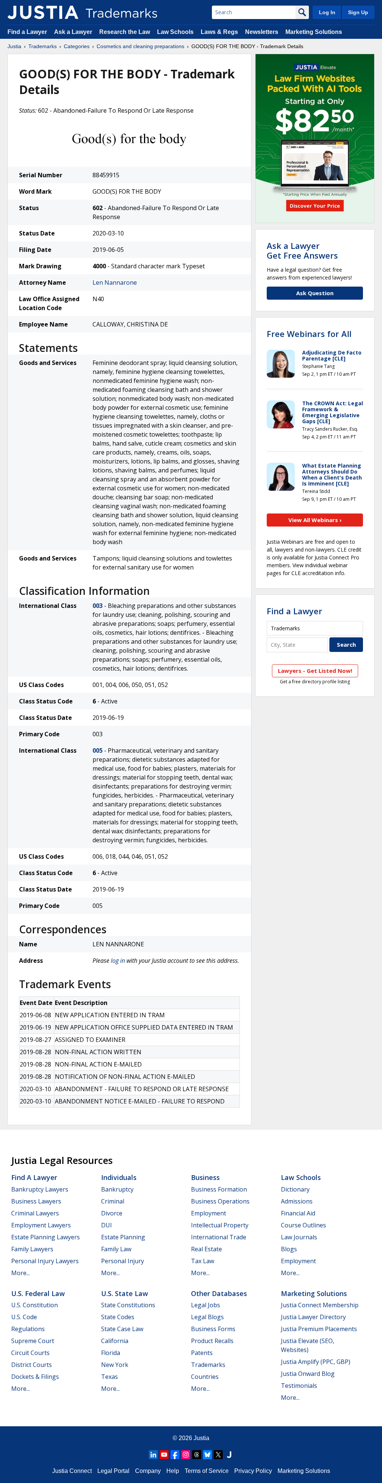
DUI (106, 1225)
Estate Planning (123, 1237)
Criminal (112, 1201)
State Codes (117, 1317)
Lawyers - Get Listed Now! (315, 670)
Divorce (111, 1213)
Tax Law (202, 1261)
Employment (208, 1213)
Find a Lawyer (27, 32)
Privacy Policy (253, 1471)
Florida (110, 1353)
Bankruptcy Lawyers (39, 1189)
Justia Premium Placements (319, 1329)
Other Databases (219, 1293)
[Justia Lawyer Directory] (229, 1454)
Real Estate (206, 1249)
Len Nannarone (115, 282)
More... (20, 1273)
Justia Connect (72, 1471)
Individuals (119, 1177)
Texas (109, 1377)
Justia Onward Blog (308, 1374)
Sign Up (358, 12)
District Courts (31, 1365)
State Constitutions (128, 1305)
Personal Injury (122, 1261)
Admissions (297, 1201)
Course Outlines (303, 1225)
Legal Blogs (207, 1317)
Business (205, 1177)
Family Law (116, 1249)
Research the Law (124, 32)
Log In (327, 12)
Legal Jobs (205, 1305)
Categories (77, 46)
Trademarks (42, 46)
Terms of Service (207, 1471)
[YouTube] (164, 1454)
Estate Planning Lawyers (45, 1237)
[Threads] (196, 1454)
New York (114, 1365)
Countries (205, 1377)
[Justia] (42, 12)
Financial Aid (298, 1213)
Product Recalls (212, 1341)
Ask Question (315, 293)
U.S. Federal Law (38, 1293)
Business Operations (220, 1201)
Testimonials (299, 1385)
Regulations (28, 1329)
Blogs (289, 1249)
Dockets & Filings (35, 1377)
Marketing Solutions (313, 32)
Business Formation (219, 1189)
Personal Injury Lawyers (45, 1261)
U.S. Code (24, 1317)
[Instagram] (185, 1454)
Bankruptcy (117, 1189)
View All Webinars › (315, 520)
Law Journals (299, 1237)
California (114, 1341)
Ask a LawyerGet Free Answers (302, 250)
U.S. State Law (124, 1293)
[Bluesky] (207, 1454)
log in (118, 960)
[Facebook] (174, 1454)
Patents (202, 1353)
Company (148, 1471)
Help (172, 1471)
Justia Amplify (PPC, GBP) (315, 1362)
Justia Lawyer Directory (313, 1317)
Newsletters (261, 32)
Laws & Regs (219, 32)
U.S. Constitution (34, 1305)
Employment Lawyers (41, 1225)
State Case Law (122, 1329)
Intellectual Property (219, 1225)
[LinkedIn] (153, 1454)
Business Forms (213, 1329)
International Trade (218, 1237)
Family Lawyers (32, 1249)
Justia (14, 46)
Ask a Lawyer (73, 32)
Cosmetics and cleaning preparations (140, 46)
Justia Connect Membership (319, 1305)
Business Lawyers (36, 1201)
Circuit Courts (30, 1353)
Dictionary (295, 1189)
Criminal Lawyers (35, 1213)
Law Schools (175, 32)
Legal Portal (113, 1471)
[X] (218, 1454)
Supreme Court (32, 1341)
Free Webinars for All (309, 333)
